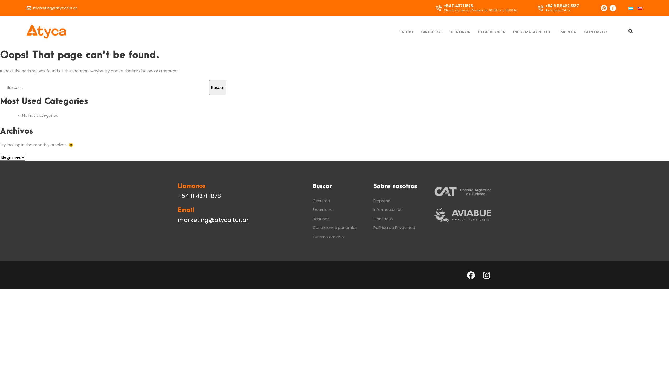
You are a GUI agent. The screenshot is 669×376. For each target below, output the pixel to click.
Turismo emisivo (328, 236)
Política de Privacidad (394, 227)
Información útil (532, 31)
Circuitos (432, 31)
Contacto (595, 31)
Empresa (567, 31)
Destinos (460, 31)
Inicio (407, 31)
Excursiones (491, 31)
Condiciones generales (335, 227)
